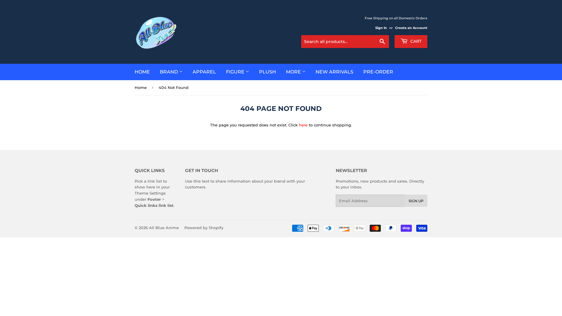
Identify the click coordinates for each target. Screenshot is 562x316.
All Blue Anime (164, 227)
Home (142, 72)
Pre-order (378, 72)
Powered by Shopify (203, 227)
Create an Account (411, 28)
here (303, 125)
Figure (236, 72)
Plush (267, 72)
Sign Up (416, 201)
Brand (169, 72)
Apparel (204, 72)
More (294, 72)
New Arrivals (334, 72)
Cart (415, 41)
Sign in (381, 28)
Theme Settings (150, 193)
